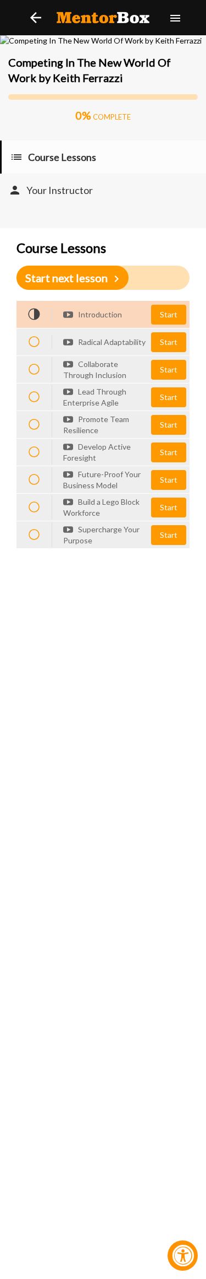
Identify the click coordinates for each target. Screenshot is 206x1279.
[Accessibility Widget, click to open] (183, 1255)
